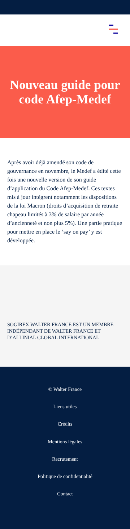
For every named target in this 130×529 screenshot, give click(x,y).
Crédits (65, 424)
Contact (65, 494)
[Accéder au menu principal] (113, 29)
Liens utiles (65, 407)
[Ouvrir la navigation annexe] (11, 7)
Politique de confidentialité (65, 476)
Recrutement (65, 459)
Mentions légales (65, 442)
